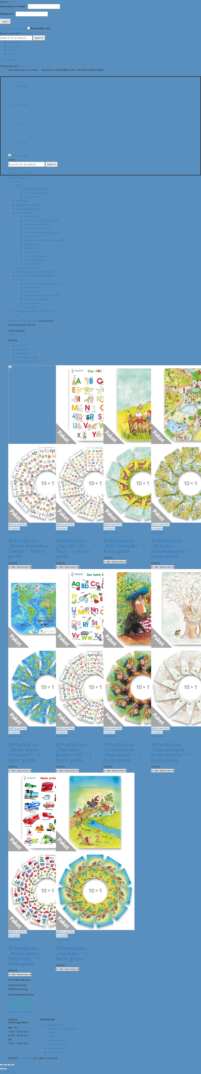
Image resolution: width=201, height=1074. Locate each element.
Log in (5, 21)
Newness (22, 353)
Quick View (15, 532)
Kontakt (13, 54)
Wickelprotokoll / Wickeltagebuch (46, 240)
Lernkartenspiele (35, 260)
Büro (19, 185)
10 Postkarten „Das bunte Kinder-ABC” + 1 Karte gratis (73, 752)
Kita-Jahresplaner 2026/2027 (35, 271)
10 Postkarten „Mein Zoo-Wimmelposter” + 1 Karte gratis (172, 548)
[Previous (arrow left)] (1, 1068)
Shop (11, 50)
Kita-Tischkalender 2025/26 (41, 232)
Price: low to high (27, 357)
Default (21, 345)
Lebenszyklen (32, 264)
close (12, 2)
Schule (20, 279)
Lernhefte (30, 307)
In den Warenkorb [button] (19, 567)
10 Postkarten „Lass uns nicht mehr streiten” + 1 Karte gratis (170, 752)
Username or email (13, 6)
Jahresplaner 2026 (36, 189)
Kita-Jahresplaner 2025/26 (41, 220)
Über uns (13, 46)
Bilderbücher (32, 248)
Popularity (22, 349)
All (17, 181)
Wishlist (13, 60)
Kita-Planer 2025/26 (37, 224)
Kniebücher (31, 236)
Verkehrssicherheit (36, 299)
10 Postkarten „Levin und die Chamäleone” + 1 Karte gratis (121, 752)
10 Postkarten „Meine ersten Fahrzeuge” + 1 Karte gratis (24, 956)
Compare (14, 528)
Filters (12, 334)
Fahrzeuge (22, 201)
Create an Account (33, 33)
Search (39, 38)
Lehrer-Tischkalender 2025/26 (43, 283)
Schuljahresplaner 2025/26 (41, 295)
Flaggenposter (41, 256)
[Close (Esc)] (1, 1065)
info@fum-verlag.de (20, 1012)
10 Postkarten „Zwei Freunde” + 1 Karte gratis (123, 546)
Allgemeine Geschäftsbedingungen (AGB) (63, 1028)
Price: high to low (27, 361)
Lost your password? (13, 28)
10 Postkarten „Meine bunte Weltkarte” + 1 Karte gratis (23, 752)
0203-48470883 (20, 1000)
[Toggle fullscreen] (9, 1065)
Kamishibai (31, 216)
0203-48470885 (20, 1004)
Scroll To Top (8, 1072)
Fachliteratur (32, 244)
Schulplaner (32, 303)
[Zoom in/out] (12, 1065)
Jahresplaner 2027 (28, 208)
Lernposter (31, 252)
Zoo (18, 315)
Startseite (14, 42)
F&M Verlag (25, 1058)
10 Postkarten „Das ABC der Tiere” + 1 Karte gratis (73, 548)
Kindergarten (24, 212)
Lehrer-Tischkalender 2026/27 (35, 275)
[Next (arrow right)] (5, 1068)
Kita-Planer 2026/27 (37, 228)
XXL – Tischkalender (36, 193)
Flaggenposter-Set (28, 205)
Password (7, 14)
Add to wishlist (17, 524)
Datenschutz (56, 1048)
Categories (22, 177)
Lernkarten (31, 287)
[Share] (5, 1065)
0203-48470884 (18, 1008)
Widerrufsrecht (58, 1044)
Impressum (55, 1052)
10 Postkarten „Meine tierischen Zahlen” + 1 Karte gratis (28, 548)
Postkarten (31, 267)
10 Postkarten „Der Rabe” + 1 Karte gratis (71, 953)
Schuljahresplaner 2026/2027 (35, 311)
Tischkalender (33, 197)
